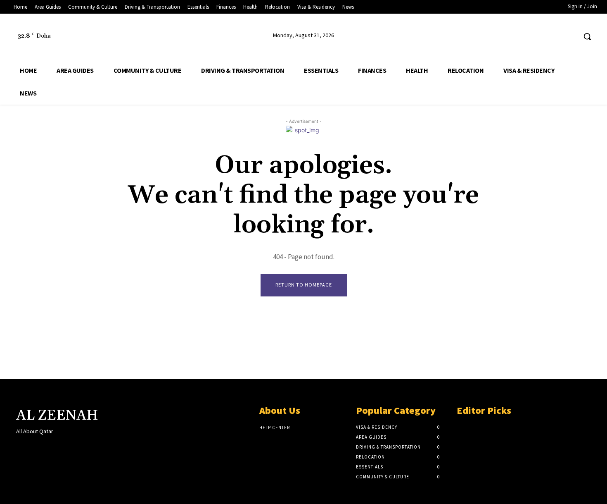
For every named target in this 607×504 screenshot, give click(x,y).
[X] (554, 36)
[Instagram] (36, 447)
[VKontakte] (65, 447)
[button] (587, 36)
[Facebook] (538, 36)
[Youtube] (569, 36)
